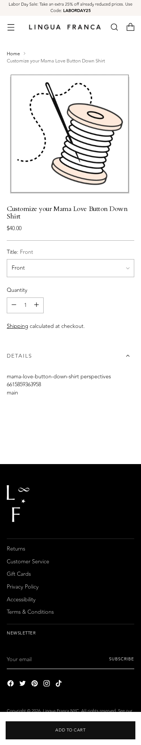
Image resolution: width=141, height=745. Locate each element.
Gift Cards (19, 574)
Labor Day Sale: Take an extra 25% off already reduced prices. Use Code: (70, 7)
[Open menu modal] (10, 27)
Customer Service (28, 561)
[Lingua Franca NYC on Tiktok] (59, 685)
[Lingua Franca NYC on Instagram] (47, 685)
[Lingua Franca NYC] (64, 27)
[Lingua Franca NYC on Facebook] (11, 685)
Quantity (17, 290)
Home (13, 54)
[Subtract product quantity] (14, 305)
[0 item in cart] (130, 27)
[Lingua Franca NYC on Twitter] (23, 685)
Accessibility (21, 599)
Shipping (17, 326)
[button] (114, 27)
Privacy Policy (23, 587)
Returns (16, 549)
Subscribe (121, 659)
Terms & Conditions (30, 612)
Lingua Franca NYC (61, 711)
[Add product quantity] (36, 305)
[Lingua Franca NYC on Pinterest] (35, 685)
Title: (20, 252)
